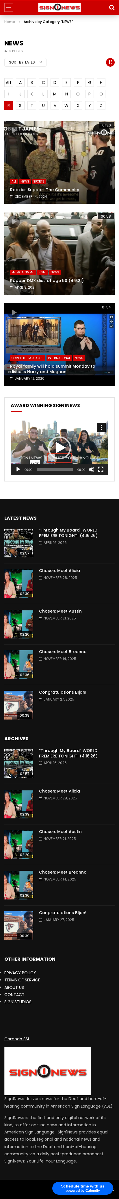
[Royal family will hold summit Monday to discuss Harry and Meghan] (59, 344)
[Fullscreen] (101, 469)
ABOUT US (14, 987)
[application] (59, 448)
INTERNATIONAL (59, 358)
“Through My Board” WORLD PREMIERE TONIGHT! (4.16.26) (68, 532)
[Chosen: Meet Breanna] (18, 664)
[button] (59, 447)
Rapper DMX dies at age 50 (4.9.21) (47, 280)
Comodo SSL (17, 1039)
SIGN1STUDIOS (17, 1002)
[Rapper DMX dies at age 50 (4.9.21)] (59, 253)
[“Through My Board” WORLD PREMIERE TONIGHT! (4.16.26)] (18, 543)
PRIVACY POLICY (20, 973)
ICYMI (43, 272)
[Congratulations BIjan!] (18, 705)
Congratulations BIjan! (62, 692)
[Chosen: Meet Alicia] (18, 583)
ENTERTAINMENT (23, 272)
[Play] (18, 469)
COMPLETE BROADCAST (28, 358)
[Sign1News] (59, 7)
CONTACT (14, 994)
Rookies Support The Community (44, 190)
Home (9, 21)
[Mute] (91, 469)
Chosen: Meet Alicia (59, 570)
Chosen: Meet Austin (60, 611)
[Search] (112, 7)
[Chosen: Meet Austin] (18, 624)
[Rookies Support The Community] (59, 162)
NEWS (25, 181)
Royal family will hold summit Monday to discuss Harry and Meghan (52, 369)
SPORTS (38, 181)
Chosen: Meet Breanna (63, 652)
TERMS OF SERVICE (22, 980)
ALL (9, 82)
